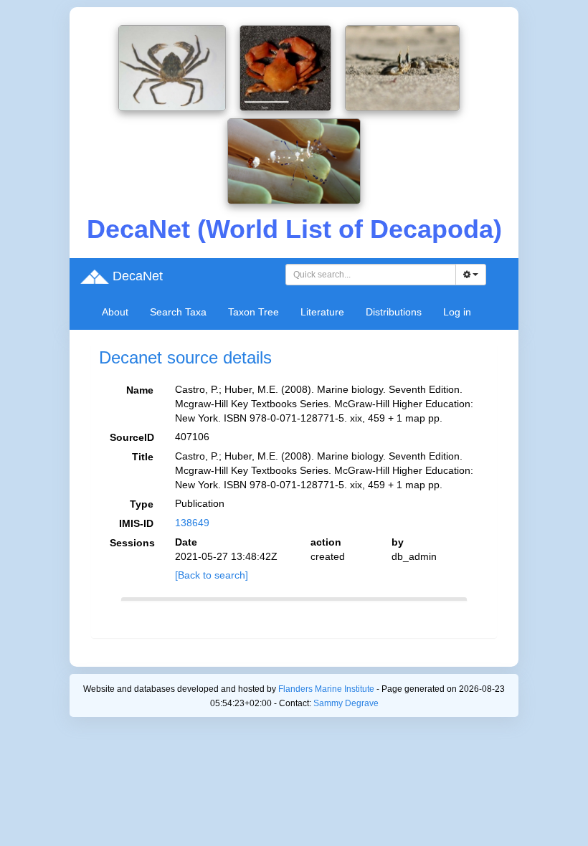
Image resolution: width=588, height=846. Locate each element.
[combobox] (370, 274)
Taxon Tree (253, 312)
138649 (192, 522)
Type (141, 504)
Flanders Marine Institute (326, 689)
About (115, 312)
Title (142, 456)
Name (139, 390)
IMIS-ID (136, 523)
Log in (457, 312)
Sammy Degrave (346, 703)
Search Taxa (178, 312)
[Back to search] (211, 575)
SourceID (132, 437)
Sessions (132, 542)
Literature (322, 312)
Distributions (394, 312)
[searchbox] (371, 275)
